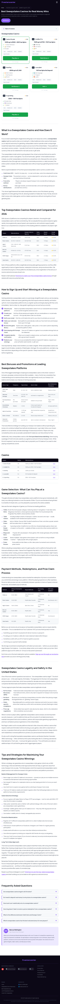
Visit (54, 463)
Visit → (44, 86)
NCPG (31, 969)
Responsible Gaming (41, 977)
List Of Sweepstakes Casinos (7, 991)
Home (3, 984)
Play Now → (15, 58)
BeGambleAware (22, 969)
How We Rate (40, 974)
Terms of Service (40, 970)
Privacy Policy (40, 968)
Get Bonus (6, 20)
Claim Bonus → (44, 58)
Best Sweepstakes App (6, 988)
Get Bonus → (15, 86)
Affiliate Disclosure (41, 972)
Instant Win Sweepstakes (7, 993)
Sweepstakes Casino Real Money (8, 986)
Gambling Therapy (10, 969)
